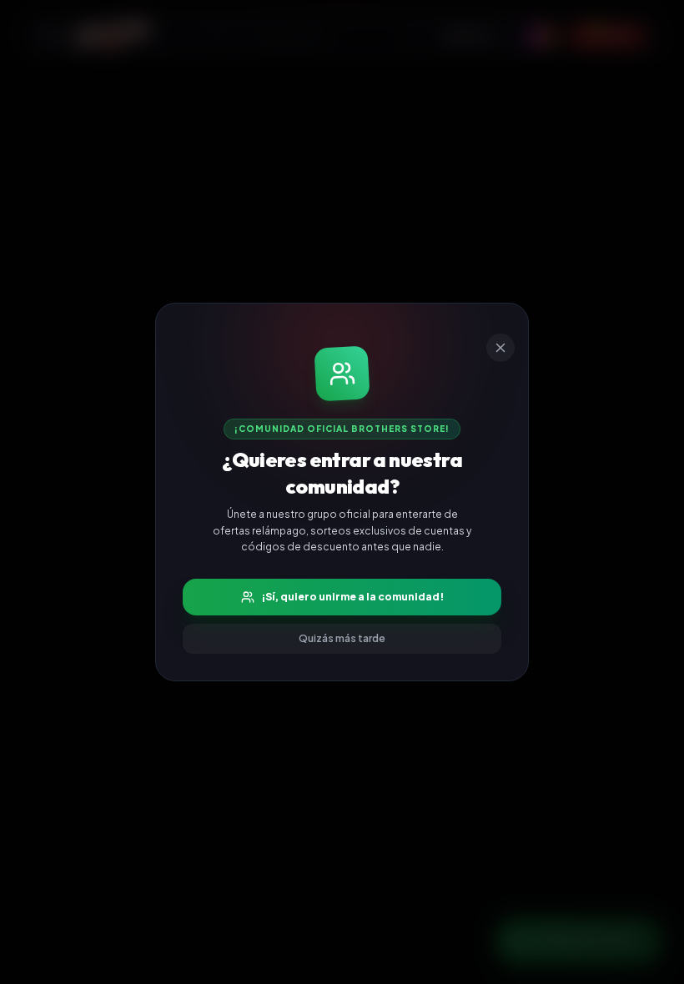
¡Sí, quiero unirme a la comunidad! (352, 596)
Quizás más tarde (342, 638)
